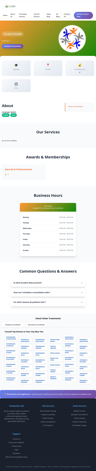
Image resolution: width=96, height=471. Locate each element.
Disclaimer (16, 453)
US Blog (58, 15)
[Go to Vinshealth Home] (10, 7)
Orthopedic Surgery (79, 425)
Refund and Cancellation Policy (16, 457)
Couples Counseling (48, 415)
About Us (12, 15)
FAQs (16, 450)
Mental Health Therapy (48, 411)
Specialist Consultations (79, 415)
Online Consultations (48, 422)
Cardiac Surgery (79, 418)
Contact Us (67, 15)
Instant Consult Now (83, 15)
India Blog (49, 15)
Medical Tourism (79, 411)
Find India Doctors (23, 15)
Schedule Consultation (12, 46)
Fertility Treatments (79, 422)
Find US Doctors (37, 15)
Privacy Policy (16, 446)
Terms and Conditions (16, 442)
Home (5, 15)
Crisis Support (48, 425)
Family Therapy (48, 418)
